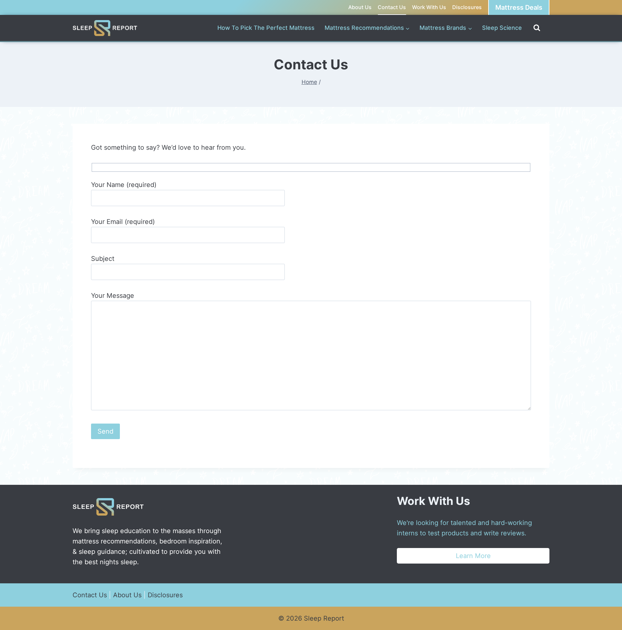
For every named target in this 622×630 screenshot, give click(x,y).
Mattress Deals (518, 7)
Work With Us (429, 7)
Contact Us (392, 7)
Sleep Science (502, 27)
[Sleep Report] (105, 28)
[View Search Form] (537, 28)
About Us (360, 7)
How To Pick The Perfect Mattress (266, 27)
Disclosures (467, 7)
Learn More (473, 556)
